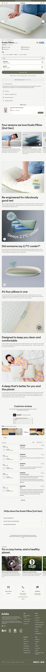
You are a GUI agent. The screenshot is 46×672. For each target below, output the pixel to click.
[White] (10, 112)
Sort (33, 442)
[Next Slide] (43, 431)
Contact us (8, 593)
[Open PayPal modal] (16, 54)
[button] (2, 3)
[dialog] (2, 3)
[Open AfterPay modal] (11, 54)
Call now (23, 598)
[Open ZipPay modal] (25, 54)
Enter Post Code (27, 79)
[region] (23, 431)
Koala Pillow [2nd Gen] (9, 450)
